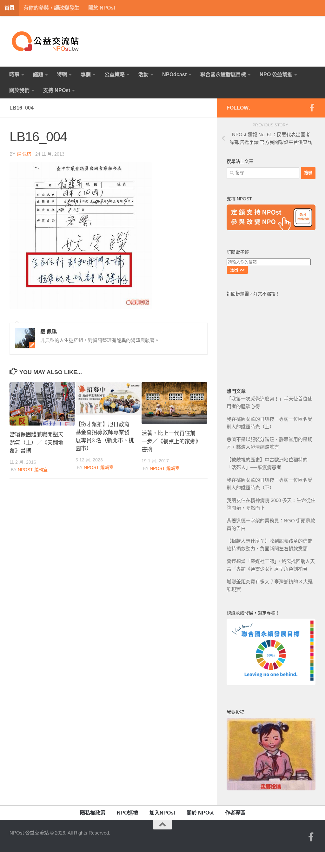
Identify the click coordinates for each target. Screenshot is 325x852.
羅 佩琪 (24, 154)
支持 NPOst (56, 90)
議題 (38, 74)
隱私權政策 (92, 812)
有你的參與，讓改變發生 (51, 7)
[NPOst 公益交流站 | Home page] (46, 41)
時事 (14, 74)
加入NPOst (162, 812)
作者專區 (235, 812)
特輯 (62, 74)
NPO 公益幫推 (276, 74)
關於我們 (19, 90)
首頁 (9, 7)
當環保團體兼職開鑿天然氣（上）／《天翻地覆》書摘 (36, 443)
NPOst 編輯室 (33, 469)
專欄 (86, 74)
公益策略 (114, 74)
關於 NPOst (101, 7)
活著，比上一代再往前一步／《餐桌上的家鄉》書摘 (170, 441)
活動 (143, 74)
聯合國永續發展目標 (223, 74)
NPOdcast (174, 74)
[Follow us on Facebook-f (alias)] (311, 107)
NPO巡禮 (127, 812)
